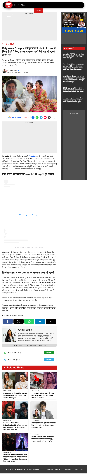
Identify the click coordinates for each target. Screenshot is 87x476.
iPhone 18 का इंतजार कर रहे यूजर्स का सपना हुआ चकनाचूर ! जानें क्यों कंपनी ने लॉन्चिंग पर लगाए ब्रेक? (73, 100)
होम (8, 11)
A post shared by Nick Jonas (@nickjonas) (29, 247)
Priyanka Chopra (17, 315)
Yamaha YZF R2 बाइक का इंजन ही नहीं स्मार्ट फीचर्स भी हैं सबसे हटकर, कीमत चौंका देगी (73, 56)
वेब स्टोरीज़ (48, 11)
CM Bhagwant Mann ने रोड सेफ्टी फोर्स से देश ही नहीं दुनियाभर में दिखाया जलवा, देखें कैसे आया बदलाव (73, 90)
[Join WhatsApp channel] (37, 117)
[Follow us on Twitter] (49, 117)
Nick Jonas (7, 315)
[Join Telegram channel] (41, 117)
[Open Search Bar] (79, 16)
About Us (50, 469)
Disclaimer (68, 469)
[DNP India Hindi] (15, 5)
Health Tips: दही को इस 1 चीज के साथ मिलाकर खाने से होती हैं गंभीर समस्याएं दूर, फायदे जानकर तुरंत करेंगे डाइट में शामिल (43, 439)
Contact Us (59, 469)
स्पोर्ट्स (64, 11)
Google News (16, 117)
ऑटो (57, 11)
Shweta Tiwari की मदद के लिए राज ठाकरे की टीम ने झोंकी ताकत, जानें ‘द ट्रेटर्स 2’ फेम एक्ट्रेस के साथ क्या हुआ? (15, 395)
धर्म (71, 11)
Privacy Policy (78, 469)
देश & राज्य (16, 11)
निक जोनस (32, 156)
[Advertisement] (40, 19)
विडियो (12, 44)
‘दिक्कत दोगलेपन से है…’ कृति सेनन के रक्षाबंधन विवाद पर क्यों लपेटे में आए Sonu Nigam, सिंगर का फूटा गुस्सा (43, 425)
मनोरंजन (38, 11)
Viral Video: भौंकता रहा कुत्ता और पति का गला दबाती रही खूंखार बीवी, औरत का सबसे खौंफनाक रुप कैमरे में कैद (43, 395)
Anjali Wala (13, 70)
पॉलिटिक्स (29, 11)
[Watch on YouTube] (45, 117)
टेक (78, 11)
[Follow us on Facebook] (33, 117)
